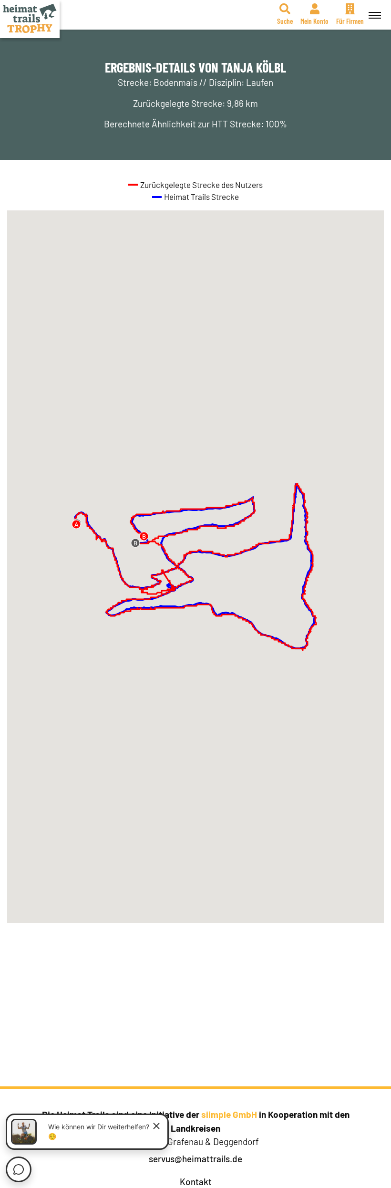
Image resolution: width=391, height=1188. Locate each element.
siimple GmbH (229, 1114)
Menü (375, 14)
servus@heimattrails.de (195, 1158)
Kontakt (196, 1181)
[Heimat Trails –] (30, 19)
